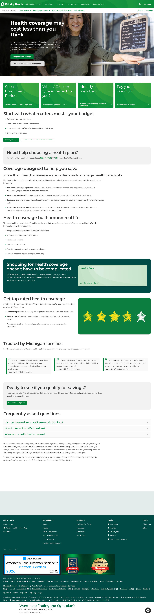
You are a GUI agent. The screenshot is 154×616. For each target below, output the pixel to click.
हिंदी (117, 589)
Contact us (8, 524)
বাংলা (28, 589)
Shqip (5, 589)
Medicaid (59, 4)
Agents (113, 528)
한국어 (138, 589)
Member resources (40, 10)
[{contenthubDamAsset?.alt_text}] (4, 549)
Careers (46, 524)
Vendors (6, 532)
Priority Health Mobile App (16, 528)
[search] (140, 4)
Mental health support (52, 543)
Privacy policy (9, 581)
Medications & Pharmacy (62, 10)
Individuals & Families (33, 4)
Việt (40, 593)
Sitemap (64, 581)
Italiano (123, 589)
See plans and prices (16, 403)
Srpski (15, 593)
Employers (81, 535)
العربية (12, 589)
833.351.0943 (45, 158)
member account (19, 600)
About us (147, 524)
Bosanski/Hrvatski (39, 589)
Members (114, 524)
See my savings (11, 140)
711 (56, 158)
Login (149, 4)
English (77, 589)
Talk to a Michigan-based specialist (27, 63)
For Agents (85, 4)
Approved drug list (50, 535)
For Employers (72, 4)
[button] (77, 422)
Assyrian (21, 589)
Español (23, 593)
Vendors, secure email (119, 539)
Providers (113, 535)
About (140, 10)
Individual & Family (84, 524)
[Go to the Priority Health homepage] (12, 4)
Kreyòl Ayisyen (107, 589)
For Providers (98, 4)
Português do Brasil (57, 589)
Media (45, 528)
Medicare (49, 4)
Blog (145, 528)
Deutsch (95, 589)
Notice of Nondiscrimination (111, 581)
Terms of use (52, 581)
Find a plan (24, 10)
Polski (145, 589)
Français (85, 589)
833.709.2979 (39, 609)
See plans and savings (22, 57)
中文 (69, 589)
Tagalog (32, 593)
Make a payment (50, 532)
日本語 (131, 589)
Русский (7, 593)
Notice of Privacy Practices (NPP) (31, 581)
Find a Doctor (79, 10)
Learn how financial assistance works (37, 140)
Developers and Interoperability (83, 581)
